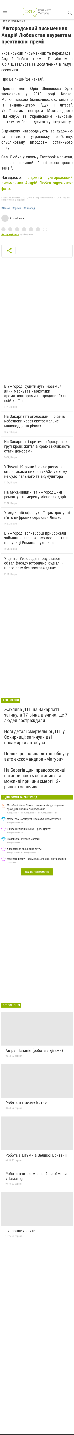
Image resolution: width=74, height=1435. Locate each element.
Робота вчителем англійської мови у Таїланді (36, 1176)
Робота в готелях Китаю (26, 1103)
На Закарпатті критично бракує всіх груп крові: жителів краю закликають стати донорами (37, 446)
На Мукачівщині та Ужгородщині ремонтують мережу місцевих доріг (35, 494)
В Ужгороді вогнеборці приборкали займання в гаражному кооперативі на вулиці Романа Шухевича (36, 538)
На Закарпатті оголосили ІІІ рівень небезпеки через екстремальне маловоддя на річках (34, 421)
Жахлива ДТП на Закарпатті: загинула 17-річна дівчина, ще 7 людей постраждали (35, 715)
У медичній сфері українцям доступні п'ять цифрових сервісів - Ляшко (37, 515)
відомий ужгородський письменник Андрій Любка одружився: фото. (37, 183)
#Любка (5, 208)
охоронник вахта (20, 1231)
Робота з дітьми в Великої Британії (36, 1155)
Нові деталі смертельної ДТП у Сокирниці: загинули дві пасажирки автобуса (34, 737)
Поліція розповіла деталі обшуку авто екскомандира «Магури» (36, 756)
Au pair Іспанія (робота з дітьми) (34, 1050)
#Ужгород (29, 208)
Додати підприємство (37, 871)
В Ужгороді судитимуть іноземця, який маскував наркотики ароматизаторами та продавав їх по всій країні (35, 393)
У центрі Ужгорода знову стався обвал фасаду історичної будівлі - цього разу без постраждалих (33, 563)
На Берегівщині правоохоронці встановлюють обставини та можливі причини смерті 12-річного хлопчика (34, 778)
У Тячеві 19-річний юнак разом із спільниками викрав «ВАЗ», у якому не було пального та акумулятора (35, 472)
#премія (16, 208)
